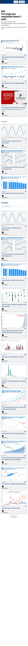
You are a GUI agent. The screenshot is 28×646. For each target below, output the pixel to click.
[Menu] (26, 2)
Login (16, 1)
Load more (14, 516)
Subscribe (22, 1)
